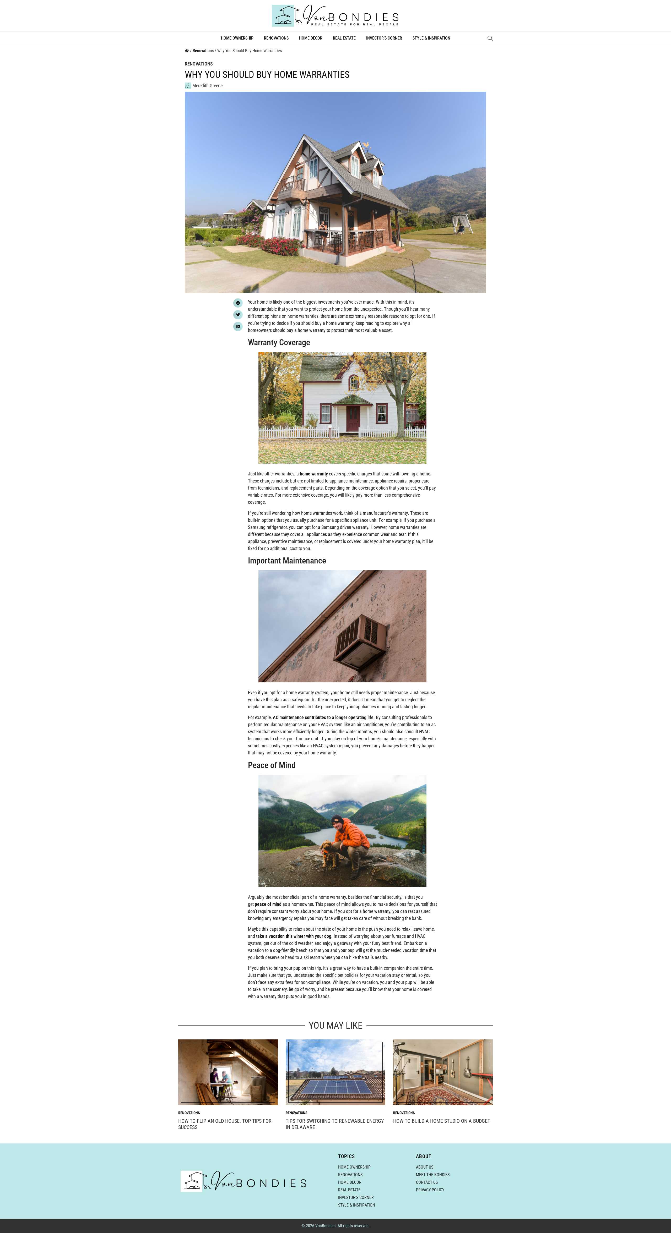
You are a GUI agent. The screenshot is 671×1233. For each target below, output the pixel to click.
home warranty (314, 473)
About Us (424, 1167)
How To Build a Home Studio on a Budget (441, 1121)
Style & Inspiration (431, 38)
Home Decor (310, 38)
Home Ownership (237, 38)
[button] (238, 303)
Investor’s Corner (384, 38)
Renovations (276, 38)
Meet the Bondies (433, 1174)
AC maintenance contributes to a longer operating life (323, 717)
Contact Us (427, 1182)
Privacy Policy (430, 1189)
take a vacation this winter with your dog (293, 936)
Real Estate (344, 38)
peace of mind (269, 904)
